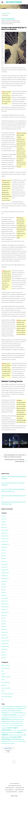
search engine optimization (7, 693)
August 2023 (4, 547)
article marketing (5, 668)
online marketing (14, 725)
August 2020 (4, 649)
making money (20, 719)
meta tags (11, 723)
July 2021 (3, 618)
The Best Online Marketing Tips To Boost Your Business (13, 28)
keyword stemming (18, 717)
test (2, 699)
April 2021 (3, 626)
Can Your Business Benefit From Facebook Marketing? (13, 484)
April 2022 (3, 592)
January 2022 (4, 601)
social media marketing (6, 696)
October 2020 (4, 643)
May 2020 (3, 657)
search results (20, 735)
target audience (16, 741)
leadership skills (13, 719)
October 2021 (4, 609)
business (3, 674)
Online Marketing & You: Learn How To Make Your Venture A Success (15, 456)
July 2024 (3, 516)
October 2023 (4, 541)
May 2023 (3, 555)
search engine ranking (15, 730)
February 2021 (4, 632)
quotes (2, 691)
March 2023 (4, 561)
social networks (10, 741)
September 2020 (5, 646)
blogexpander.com (8, 748)
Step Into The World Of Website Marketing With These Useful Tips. (12, 490)
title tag (21, 741)
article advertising (6, 708)
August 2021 (4, 615)
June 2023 (3, 553)
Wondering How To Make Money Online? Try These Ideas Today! (13, 503)
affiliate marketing (8, 19)
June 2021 (3, 621)
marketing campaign (18, 721)
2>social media (5, 706)
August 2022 (4, 581)
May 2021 (3, 623)
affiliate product (15, 20)
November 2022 (5, 572)
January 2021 (4, 635)
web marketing (9, 23)
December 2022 (5, 570)
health (2, 679)
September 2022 (5, 578)
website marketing (10, 743)
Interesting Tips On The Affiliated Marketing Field (14, 460)
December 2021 (5, 603)
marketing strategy (5, 723)
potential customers (6, 22)
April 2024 (3, 524)
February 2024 (4, 530)
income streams (18, 715)
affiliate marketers (6, 20)
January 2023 (4, 567)
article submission (13, 710)
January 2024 (4, 533)
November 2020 (5, 640)
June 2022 (3, 587)
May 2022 (3, 589)
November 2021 (5, 606)
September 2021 (5, 612)
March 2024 (4, 527)
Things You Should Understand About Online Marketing (13, 477)
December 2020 (5, 638)
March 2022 (4, 595)
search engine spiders (13, 735)
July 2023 (3, 550)
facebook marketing (5, 676)
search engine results (11, 732)
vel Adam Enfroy (5, 13)
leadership (3, 685)
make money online (5, 688)
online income (7, 725)
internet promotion (10, 717)
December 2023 (5, 536)
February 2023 (4, 564)
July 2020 (3, 652)
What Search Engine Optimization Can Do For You (13, 496)
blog (2, 671)
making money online (7, 721)
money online (16, 723)
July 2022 (3, 584)
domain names (18, 712)
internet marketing (5, 682)
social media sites (15, 739)
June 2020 (3, 655)
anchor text (23, 706)
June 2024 (3, 519)
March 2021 (4, 629)
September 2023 (5, 544)
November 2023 (5, 538)
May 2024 (3, 521)
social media (8, 737)
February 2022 (4, 598)
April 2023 (3, 558)
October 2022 (4, 575)
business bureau (11, 712)
